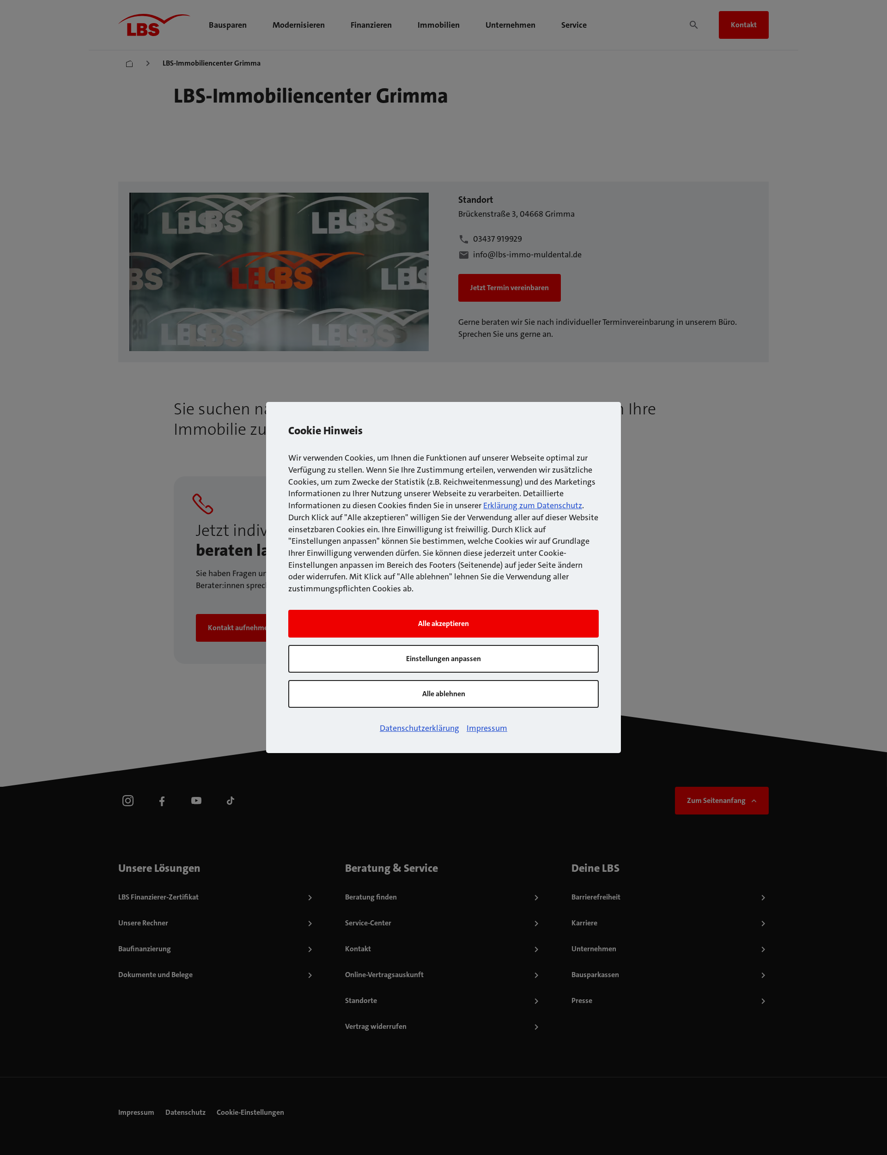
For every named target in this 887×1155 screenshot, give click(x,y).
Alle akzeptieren (443, 623)
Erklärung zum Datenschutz (532, 505)
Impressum (487, 728)
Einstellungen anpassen (443, 658)
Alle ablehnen (443, 694)
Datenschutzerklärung (419, 728)
